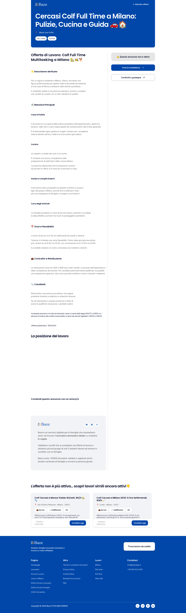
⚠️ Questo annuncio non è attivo (133, 57)
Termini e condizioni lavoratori (75, 565)
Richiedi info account (71, 578)
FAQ (64, 583)
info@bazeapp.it (134, 565)
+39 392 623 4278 (135, 569)
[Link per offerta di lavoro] (60, 510)
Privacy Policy (68, 569)
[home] (41, 4)
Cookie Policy (68, 574)
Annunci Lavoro (37, 574)
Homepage (35, 565)
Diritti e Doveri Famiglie (40, 587)
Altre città (99, 578)
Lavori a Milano (37, 578)
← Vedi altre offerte (141, 4)
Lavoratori (35, 569)
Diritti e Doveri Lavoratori (41, 583)
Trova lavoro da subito (139, 546)
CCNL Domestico (38, 592)
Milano (98, 565)
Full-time (98, 574)
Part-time (99, 569)
